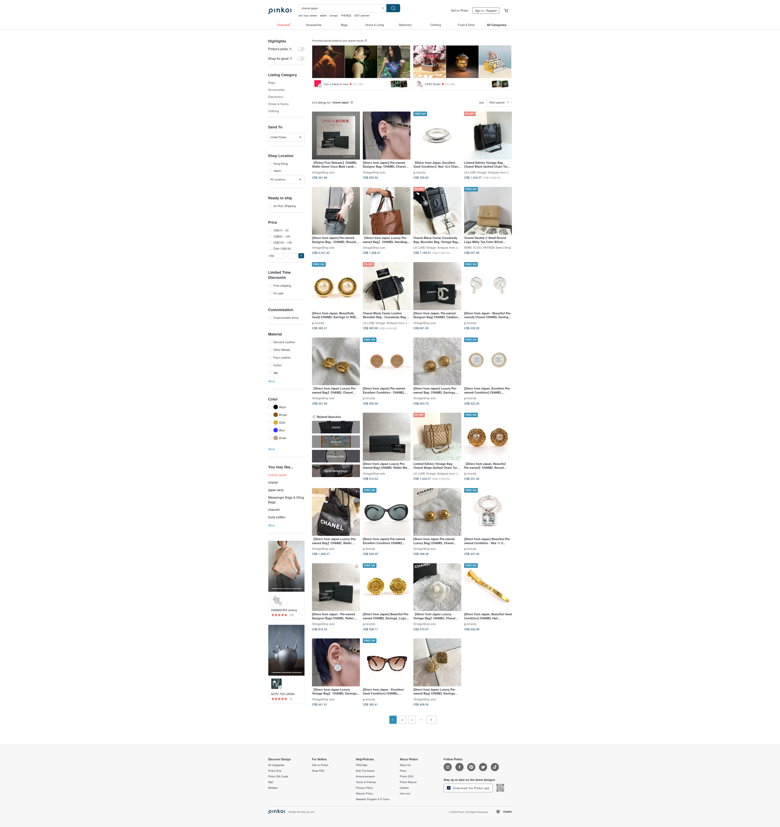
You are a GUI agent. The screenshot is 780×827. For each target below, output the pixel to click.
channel (274, 509)
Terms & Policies (366, 782)
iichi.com (405, 793)
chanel (273, 482)
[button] (301, 255)
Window (272, 787)
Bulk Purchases (365, 770)
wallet (323, 15)
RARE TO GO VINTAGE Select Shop (487, 247)
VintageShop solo (323, 172)
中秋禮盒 (346, 15)
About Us (405, 765)
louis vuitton (276, 517)
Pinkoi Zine (274, 770)
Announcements (365, 776)
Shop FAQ (318, 770)
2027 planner (361, 15)
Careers (404, 787)
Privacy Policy (364, 787)
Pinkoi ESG (407, 776)
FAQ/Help (361, 765)
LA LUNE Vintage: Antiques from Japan (489, 172)
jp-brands (419, 172)
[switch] (286, 49)
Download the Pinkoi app (471, 788)
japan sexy (276, 489)
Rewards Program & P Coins (373, 799)
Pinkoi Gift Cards (278, 776)
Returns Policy (364, 793)
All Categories (276, 765)
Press (403, 770)
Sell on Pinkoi (459, 10)
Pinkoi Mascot (408, 782)
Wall (270, 782)
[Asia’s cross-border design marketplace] (279, 10)
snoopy (333, 15)
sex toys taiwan (308, 15)
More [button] (271, 381)
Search (393, 8)
